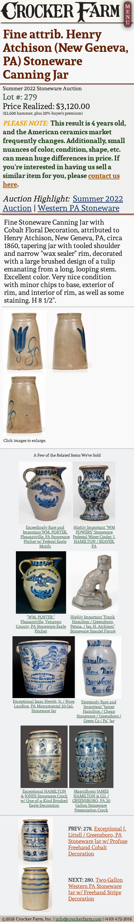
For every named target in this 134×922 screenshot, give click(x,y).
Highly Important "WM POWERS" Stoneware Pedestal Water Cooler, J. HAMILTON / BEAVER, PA (94, 536)
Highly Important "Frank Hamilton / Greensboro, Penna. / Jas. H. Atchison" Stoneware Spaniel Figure (93, 624)
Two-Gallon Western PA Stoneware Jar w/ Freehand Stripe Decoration (95, 889)
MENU (127, 14)
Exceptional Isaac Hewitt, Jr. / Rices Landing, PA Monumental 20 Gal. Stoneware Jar (43, 706)
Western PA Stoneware (78, 208)
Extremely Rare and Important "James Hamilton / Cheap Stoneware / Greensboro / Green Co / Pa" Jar (99, 711)
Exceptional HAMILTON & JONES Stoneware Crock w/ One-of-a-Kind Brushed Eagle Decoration (44, 798)
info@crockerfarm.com (78, 918)
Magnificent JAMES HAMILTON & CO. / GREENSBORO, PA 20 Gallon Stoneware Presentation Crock (91, 800)
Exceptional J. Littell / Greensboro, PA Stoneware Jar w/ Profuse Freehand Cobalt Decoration (97, 841)
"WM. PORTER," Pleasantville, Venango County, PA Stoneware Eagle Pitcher (41, 624)
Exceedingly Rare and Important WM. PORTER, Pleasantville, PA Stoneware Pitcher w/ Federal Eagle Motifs (45, 536)
